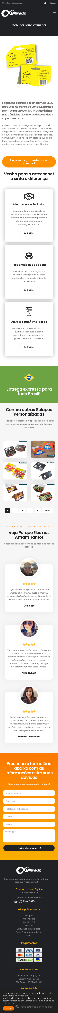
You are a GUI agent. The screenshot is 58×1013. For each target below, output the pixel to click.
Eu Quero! (29, 232)
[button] (33, 1007)
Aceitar (8, 1008)
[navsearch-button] (45, 3)
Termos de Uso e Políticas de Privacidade (28, 1002)
